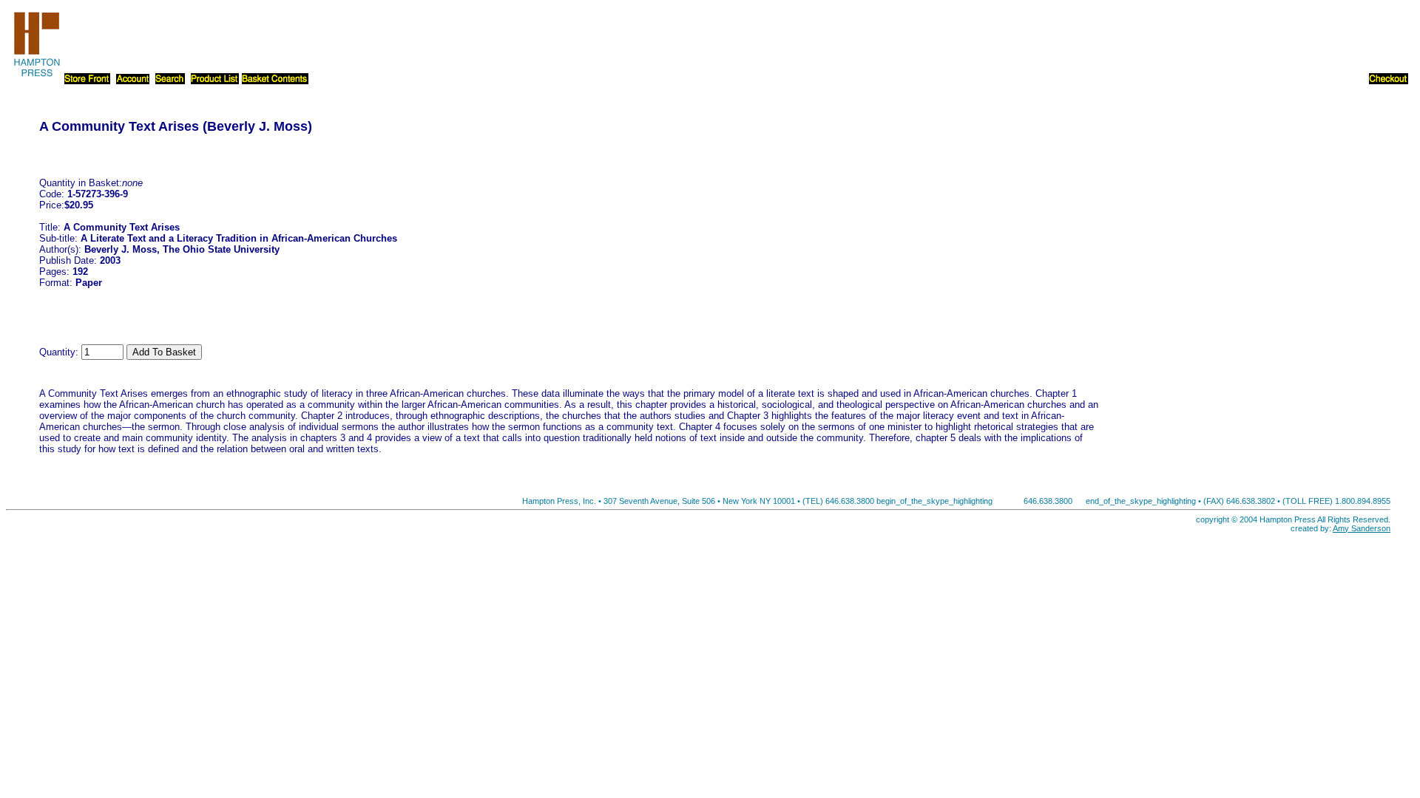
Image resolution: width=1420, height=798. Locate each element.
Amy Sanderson (1361, 528)
